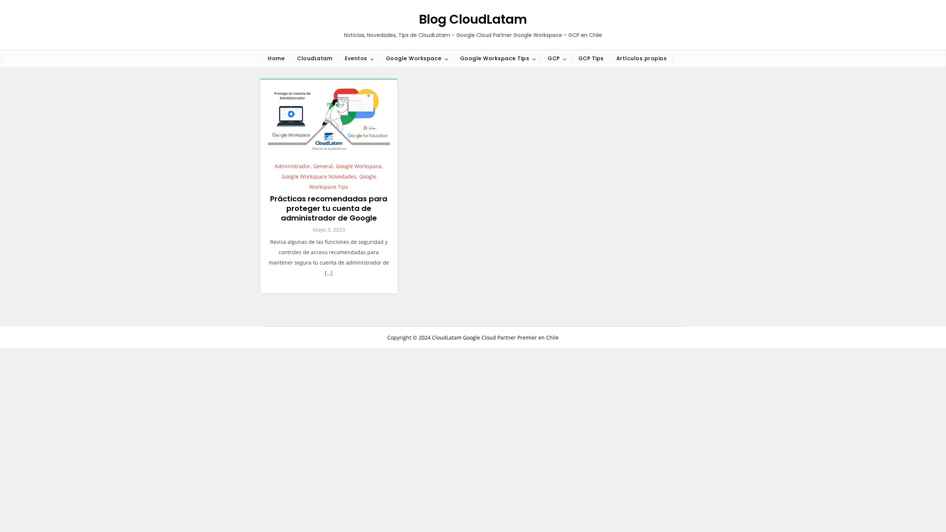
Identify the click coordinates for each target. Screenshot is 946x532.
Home (276, 58)
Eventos (356, 58)
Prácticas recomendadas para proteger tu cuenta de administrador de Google (328, 208)
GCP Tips (591, 58)
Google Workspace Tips (495, 58)
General (323, 166)
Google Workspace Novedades (319, 176)
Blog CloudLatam (473, 19)
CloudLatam (314, 58)
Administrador (292, 166)
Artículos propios (641, 58)
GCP (554, 58)
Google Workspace (414, 58)
